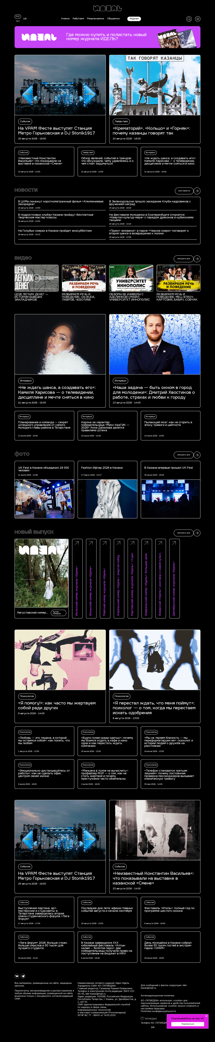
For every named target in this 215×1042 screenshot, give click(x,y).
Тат (18, 21)
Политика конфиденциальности (158, 1011)
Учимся (65, 19)
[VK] (17, 976)
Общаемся (113, 19)
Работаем (78, 19)
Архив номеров (57, 613)
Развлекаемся (95, 19)
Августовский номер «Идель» (31, 613)
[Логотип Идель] (107, 9)
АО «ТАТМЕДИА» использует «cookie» (162, 1000)
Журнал (134, 19)
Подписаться (188, 1024)
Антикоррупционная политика (157, 995)
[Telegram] (23, 976)
